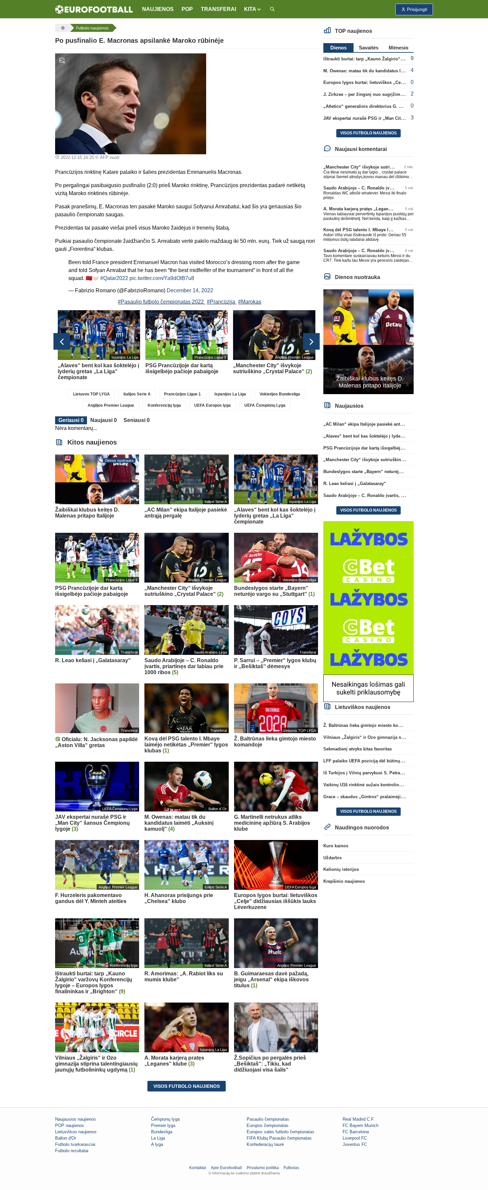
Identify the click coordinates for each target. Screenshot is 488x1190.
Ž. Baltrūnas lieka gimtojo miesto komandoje (369, 725)
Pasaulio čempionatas (268, 1119)
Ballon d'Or (65, 1138)
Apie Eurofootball (226, 1167)
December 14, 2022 (190, 290)
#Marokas (249, 302)
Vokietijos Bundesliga (280, 394)
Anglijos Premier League (111, 405)
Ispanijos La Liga (230, 394)
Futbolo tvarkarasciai (75, 1144)
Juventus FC (355, 1144)
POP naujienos (69, 1125)
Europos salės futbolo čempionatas (280, 1131)
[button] (253, 9)
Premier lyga (163, 1125)
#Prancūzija (221, 302)
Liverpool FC (355, 1138)
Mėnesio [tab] (398, 47)
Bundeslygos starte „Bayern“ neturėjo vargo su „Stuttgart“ (383, 471)
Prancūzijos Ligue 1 (182, 394)
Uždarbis (332, 857)
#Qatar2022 (114, 278)
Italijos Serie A (137, 394)
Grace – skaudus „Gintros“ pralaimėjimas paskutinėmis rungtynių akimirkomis (404, 796)
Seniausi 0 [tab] (136, 420)
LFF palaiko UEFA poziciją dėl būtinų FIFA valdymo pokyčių (385, 760)
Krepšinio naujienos (344, 881)
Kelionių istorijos (341, 869)
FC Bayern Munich (360, 1125)
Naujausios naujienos (75, 1119)
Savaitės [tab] (368, 47)
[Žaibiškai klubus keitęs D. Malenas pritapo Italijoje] (368, 341)
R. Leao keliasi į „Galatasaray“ (354, 483)
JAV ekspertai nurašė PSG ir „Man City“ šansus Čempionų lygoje (390, 118)
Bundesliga (161, 1131)
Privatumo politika (263, 1167)
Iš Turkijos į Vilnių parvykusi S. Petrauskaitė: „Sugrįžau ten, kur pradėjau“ (400, 772)
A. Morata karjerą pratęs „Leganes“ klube (365, 208)
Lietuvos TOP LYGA (91, 394)
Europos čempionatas (267, 1125)
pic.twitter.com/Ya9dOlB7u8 (161, 278)
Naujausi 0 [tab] (103, 420)
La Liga (158, 1138)
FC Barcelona (356, 1131)
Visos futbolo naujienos (186, 1086)
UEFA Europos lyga (212, 405)
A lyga (157, 1144)
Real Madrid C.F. (359, 1119)
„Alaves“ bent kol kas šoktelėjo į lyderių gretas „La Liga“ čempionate (394, 436)
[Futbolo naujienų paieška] (272, 9)
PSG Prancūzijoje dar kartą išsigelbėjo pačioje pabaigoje (382, 448)
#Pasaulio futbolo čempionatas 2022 (161, 302)
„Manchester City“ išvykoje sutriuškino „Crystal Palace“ (381, 167)
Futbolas (291, 1167)
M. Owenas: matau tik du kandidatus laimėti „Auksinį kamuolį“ (388, 70)
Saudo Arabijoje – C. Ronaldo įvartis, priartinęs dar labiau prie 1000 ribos (398, 495)
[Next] (311, 341)
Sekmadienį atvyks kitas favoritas (357, 748)
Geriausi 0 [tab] (71, 420)
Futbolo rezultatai (71, 1150)
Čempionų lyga (165, 1119)
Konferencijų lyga (164, 405)
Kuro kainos (335, 845)
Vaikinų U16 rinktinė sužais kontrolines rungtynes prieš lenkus (387, 784)
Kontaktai (197, 1167)
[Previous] (61, 341)
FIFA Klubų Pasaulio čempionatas (279, 1138)
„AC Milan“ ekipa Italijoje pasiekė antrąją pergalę (373, 424)
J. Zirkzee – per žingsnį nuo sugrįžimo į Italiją (370, 94)
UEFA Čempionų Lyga (264, 405)
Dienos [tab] (338, 47)
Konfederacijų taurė (265, 1144)
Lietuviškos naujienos (76, 1131)
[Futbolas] (62, 28)
